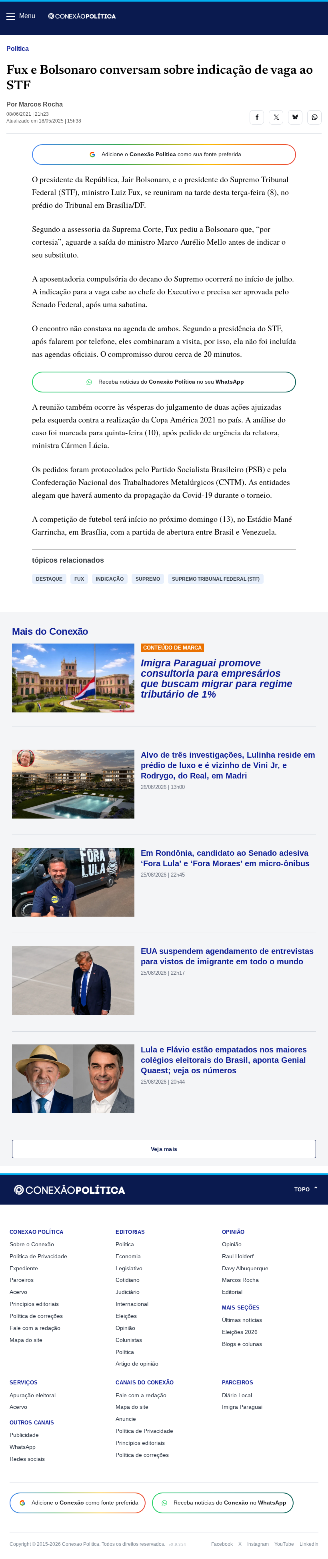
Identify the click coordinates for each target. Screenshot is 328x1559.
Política (17, 48)
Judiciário (128, 1292)
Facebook (222, 1544)
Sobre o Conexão (32, 1244)
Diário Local (237, 1395)
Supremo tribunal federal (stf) (216, 579)
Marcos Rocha (41, 104)
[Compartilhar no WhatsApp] (314, 117)
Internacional (132, 1304)
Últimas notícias (242, 1320)
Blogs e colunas (242, 1344)
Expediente (24, 1268)
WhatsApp (23, 1447)
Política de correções (36, 1316)
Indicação (110, 579)
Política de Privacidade (38, 1256)
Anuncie (126, 1419)
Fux (79, 579)
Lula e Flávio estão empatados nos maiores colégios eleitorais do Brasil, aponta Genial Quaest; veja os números (224, 1060)
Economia (128, 1256)
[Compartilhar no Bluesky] (295, 117)
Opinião (125, 1328)
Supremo (148, 579)
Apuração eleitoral (33, 1395)
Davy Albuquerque (245, 1268)
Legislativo (129, 1268)
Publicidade (24, 1435)
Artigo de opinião (137, 1363)
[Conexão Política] (82, 16)
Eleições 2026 (240, 1332)
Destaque (49, 579)
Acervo (18, 1292)
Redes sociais (27, 1459)
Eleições (126, 1316)
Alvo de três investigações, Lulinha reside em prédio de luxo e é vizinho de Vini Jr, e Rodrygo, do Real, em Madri (228, 765)
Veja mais (164, 1149)
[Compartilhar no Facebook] (257, 117)
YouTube (284, 1544)
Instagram (258, 1544)
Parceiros (22, 1280)
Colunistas (129, 1340)
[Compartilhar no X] (276, 117)
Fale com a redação (35, 1328)
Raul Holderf (238, 1256)
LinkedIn (309, 1544)
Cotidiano (128, 1280)
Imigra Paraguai (242, 1407)
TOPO (306, 1190)
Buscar (29, 38)
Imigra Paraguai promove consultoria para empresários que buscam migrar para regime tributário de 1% (216, 678)
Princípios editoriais (34, 1304)
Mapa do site (26, 1340)
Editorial (232, 1292)
